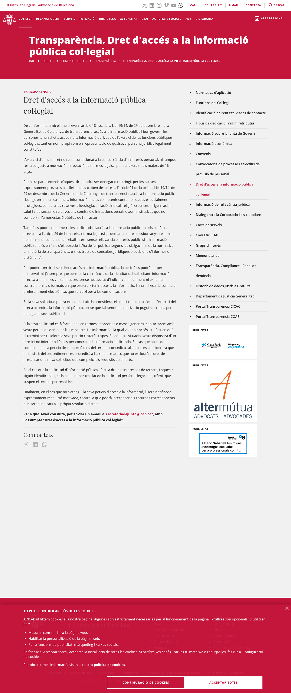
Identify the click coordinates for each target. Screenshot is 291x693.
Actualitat (128, 19)
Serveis (69, 19)
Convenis (203, 153)
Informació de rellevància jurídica (223, 204)
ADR (188, 19)
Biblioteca (107, 19)
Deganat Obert (48, 19)
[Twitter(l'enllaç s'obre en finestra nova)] (144, 5)
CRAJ (144, 19)
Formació (87, 19)
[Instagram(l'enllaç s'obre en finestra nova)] (159, 5)
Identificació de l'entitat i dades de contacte (231, 113)
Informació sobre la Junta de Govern (225, 133)
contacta (253, 5)
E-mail (234, 5)
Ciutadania (204, 19)
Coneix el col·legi (74, 61)
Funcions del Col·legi (212, 102)
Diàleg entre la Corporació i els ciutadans (229, 214)
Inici (32, 61)
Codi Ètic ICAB (207, 235)
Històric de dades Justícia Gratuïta (223, 286)
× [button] (287, 608)
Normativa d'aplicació (213, 92)
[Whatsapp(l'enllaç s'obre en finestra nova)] (181, 5)
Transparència (105, 61)
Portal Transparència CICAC (218, 306)
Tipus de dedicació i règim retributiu (225, 123)
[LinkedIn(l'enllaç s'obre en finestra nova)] (152, 5)
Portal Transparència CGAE (217, 316)
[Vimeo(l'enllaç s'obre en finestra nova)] (166, 5)
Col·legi (25, 19)
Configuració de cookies (145, 682)
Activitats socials (166, 19)
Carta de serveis (209, 225)
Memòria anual (208, 255)
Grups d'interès (208, 245)
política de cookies (109, 664)
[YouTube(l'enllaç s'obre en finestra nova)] (173, 5)
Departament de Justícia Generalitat (225, 296)
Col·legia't (213, 5)
